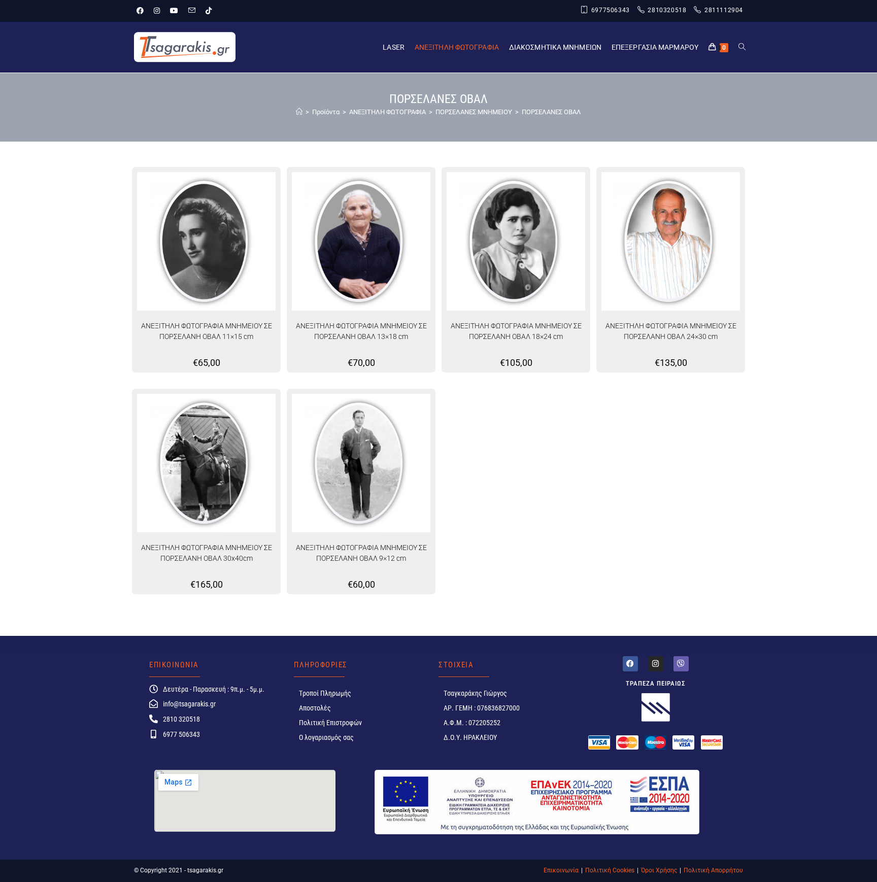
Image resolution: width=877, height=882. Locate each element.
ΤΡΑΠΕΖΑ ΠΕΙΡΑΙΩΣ (656, 683)
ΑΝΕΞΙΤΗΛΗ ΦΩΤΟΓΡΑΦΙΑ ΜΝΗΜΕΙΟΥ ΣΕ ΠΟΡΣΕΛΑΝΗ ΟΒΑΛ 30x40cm (206, 553)
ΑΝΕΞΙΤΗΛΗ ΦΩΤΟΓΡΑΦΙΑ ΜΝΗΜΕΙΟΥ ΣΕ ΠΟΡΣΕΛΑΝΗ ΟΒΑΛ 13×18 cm (361, 331)
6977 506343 (181, 734)
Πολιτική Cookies (609, 870)
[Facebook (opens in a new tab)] (143, 11)
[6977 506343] (153, 734)
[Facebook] (630, 663)
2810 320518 (181, 719)
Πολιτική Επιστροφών (330, 723)
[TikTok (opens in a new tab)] (208, 11)
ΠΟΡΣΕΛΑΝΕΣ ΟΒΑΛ (551, 112)
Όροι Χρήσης (659, 870)
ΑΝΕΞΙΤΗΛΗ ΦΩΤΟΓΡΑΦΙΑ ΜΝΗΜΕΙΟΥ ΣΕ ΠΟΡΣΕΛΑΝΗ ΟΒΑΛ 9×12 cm (361, 553)
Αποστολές (315, 708)
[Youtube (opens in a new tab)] (174, 11)
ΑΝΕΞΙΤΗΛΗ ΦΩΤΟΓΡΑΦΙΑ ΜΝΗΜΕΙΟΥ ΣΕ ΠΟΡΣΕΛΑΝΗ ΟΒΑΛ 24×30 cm (670, 331)
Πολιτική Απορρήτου (713, 870)
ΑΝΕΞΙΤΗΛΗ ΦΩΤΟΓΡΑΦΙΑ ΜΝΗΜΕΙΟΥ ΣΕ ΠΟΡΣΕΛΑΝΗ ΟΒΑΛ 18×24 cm (516, 331)
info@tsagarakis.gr (189, 704)
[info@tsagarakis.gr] (153, 703)
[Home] (299, 112)
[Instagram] (655, 663)
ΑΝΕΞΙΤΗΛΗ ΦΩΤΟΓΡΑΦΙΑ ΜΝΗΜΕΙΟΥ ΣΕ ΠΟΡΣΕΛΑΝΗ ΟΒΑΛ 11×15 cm (206, 331)
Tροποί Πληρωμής (325, 693)
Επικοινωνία (561, 870)
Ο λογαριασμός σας (326, 737)
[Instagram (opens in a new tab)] (157, 11)
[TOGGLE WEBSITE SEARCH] (742, 47)
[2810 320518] (153, 719)
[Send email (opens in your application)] (191, 11)
